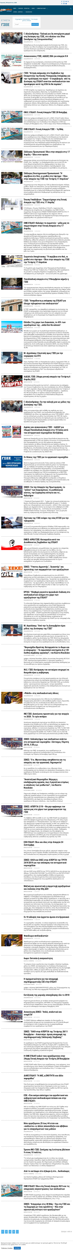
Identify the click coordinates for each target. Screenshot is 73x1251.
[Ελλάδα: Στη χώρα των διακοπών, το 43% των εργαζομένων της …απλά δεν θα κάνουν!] (11, 327)
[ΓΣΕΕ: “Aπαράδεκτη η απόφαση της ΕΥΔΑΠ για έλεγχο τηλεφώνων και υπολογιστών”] (11, 305)
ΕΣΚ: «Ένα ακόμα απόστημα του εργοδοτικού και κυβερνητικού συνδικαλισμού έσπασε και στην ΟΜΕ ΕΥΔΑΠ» (46, 1098)
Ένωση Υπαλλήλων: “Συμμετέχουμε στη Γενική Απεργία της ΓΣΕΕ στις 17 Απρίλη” (45, 201)
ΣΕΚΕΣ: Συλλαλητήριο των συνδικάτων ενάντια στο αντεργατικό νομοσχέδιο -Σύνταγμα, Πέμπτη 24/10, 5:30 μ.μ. (46, 742)
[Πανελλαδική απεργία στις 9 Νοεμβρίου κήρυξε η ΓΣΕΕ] (11, 284)
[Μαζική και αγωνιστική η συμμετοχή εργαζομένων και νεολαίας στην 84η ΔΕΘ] (11, 891)
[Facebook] (62, 2)
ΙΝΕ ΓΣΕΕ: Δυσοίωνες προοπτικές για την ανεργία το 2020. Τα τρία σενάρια (46, 715)
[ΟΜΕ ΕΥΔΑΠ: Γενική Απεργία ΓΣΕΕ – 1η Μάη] (11, 134)
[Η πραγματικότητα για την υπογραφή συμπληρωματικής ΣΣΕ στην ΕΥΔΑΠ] (11, 983)
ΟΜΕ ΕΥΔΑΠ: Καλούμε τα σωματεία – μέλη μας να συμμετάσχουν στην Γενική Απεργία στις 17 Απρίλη (46, 226)
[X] (62, 4)
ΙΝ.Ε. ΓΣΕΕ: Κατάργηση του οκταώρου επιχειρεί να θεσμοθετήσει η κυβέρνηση (46, 671)
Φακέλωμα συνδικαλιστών (36, 935)
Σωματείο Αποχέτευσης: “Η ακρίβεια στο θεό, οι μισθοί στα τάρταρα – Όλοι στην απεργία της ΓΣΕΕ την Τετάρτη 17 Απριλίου (46, 259)
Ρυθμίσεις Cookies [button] (6, 1248)
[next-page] (17, 1232)
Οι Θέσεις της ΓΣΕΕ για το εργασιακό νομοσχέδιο (46, 457)
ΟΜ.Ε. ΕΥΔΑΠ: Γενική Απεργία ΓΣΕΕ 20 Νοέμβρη (45, 112)
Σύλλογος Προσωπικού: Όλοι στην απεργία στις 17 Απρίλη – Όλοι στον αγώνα (47, 153)
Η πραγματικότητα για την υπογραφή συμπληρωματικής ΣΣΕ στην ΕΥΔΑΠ (41, 980)
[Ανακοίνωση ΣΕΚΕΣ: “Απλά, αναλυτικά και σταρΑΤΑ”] (11, 1016)
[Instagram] (64, 2)
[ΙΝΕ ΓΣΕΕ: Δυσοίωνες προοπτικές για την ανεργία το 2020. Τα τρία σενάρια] (11, 718)
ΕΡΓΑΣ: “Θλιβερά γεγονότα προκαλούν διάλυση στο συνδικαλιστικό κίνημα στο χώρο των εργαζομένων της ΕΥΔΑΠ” (47, 595)
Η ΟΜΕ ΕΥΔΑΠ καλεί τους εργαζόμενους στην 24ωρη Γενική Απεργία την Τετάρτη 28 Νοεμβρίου (46, 1057)
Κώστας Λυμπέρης (29, 961)
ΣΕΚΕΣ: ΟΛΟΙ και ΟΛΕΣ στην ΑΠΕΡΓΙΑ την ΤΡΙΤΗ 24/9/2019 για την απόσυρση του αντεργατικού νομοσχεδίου (45, 863)
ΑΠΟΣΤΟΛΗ (35, 24)
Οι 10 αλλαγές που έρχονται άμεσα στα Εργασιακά (46, 917)
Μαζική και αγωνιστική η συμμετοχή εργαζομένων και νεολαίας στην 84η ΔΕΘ (47, 887)
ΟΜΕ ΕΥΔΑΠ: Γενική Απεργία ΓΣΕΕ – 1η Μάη (43, 129)
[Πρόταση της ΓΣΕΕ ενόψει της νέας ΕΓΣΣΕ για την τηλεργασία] (11, 522)
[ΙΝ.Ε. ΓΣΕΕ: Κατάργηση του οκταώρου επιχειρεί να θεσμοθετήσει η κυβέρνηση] (11, 674)
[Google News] (68, 4)
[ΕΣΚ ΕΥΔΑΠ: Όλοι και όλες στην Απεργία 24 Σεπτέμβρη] (11, 847)
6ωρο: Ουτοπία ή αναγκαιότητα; (38, 958)
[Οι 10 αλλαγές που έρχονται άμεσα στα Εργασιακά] (11, 922)
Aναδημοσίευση (28, 42)
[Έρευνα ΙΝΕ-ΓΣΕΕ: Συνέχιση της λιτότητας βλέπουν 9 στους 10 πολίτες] (11, 1154)
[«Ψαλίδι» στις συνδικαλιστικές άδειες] (11, 698)
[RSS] (68, 2)
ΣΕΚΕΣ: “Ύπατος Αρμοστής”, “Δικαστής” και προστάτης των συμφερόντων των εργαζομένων (46, 568)
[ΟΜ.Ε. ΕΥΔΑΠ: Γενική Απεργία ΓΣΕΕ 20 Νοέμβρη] (11, 117)
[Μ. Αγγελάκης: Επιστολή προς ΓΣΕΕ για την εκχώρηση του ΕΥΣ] (11, 358)
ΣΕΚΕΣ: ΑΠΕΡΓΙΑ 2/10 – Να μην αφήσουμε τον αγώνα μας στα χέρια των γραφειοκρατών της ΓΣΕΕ (45, 809)
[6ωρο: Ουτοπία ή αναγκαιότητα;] (11, 963)
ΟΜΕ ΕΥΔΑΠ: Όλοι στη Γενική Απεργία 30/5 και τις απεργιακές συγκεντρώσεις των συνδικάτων (47, 1187)
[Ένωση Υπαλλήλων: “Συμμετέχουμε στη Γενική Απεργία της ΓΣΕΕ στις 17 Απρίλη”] (11, 204)
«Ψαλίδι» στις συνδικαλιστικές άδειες (41, 693)
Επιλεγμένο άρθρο (29, 655)
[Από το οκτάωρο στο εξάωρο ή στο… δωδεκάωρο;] (11, 1176)
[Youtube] (66, 4)
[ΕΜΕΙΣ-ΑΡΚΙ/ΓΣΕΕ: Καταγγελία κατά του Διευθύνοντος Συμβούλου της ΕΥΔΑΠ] (11, 544)
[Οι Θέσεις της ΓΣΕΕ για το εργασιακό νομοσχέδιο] (11, 462)
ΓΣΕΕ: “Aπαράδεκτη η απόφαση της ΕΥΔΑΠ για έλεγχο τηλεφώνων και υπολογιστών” (45, 302)
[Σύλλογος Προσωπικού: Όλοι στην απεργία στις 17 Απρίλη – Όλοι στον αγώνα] (11, 156)
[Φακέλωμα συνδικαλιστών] (11, 940)
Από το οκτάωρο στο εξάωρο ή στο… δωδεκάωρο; (47, 1171)
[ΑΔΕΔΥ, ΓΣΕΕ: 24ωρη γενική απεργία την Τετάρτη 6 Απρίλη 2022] (11, 381)
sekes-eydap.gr (28, 382)
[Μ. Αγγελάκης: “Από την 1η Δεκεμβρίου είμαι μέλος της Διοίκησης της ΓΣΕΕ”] (11, 630)
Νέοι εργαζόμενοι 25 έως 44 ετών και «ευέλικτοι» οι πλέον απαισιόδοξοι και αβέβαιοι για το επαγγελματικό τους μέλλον (46, 1126)
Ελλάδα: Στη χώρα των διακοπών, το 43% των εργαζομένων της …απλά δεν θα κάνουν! (45, 323)
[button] (71, 9)
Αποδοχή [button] (17, 1248)
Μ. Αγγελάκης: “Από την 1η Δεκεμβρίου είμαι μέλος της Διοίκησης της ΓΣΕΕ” (44, 627)
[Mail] (66, 2)
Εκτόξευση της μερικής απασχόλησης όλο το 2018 (46, 995)
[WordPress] (64, 4)
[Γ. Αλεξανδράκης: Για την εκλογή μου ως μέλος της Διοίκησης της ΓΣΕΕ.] (11, 406)
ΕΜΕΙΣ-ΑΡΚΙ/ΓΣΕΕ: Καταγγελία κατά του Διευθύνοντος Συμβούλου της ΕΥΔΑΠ (42, 541)
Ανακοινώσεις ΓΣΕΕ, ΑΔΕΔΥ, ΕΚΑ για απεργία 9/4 (46, 56)
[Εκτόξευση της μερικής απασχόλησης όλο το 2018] (11, 999)
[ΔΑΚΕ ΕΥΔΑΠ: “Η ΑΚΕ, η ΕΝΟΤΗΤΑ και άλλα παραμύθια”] (11, 1080)
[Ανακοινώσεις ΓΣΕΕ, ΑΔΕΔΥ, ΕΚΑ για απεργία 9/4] (11, 61)
